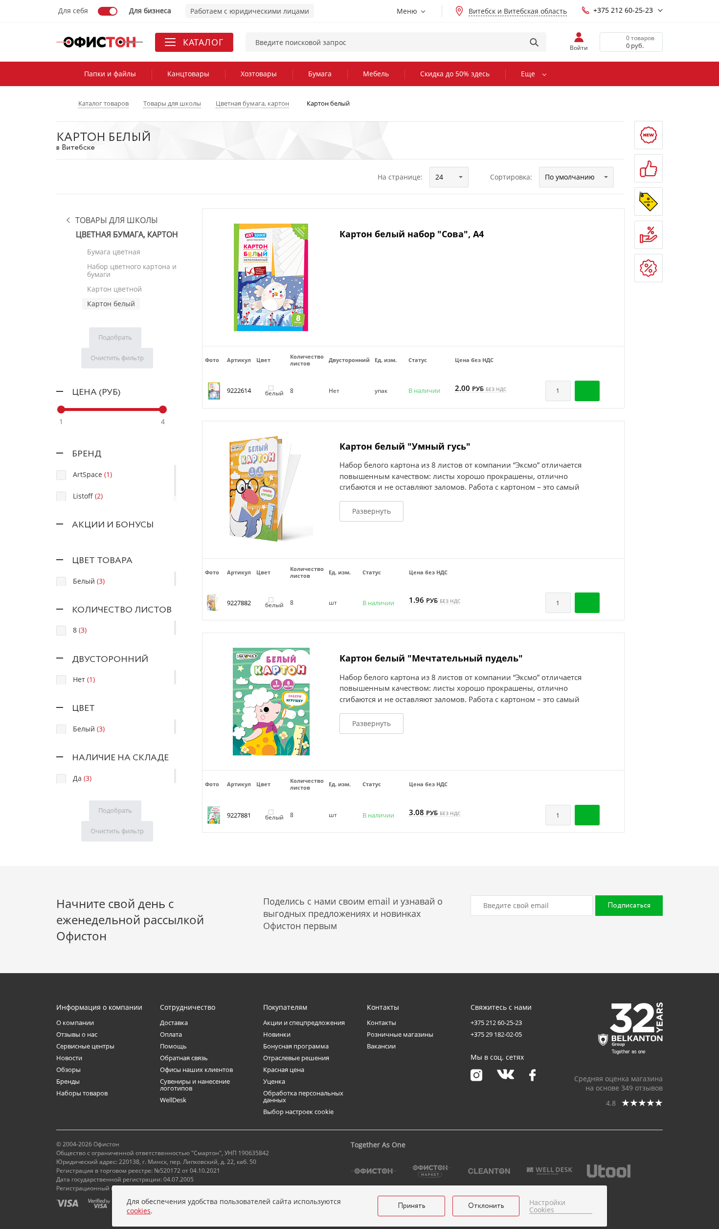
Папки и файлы (110, 73)
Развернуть (371, 511)
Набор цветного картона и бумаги (132, 270)
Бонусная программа (296, 1046)
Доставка (174, 1022)
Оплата (171, 1034)
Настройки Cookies (547, 1206)
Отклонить (486, 1206)
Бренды (68, 1081)
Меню (407, 11)
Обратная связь (184, 1057)
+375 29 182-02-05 (496, 1034)
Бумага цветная (113, 251)
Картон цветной (114, 289)
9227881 (239, 815)
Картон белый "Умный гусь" (405, 446)
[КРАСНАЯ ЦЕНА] (648, 235)
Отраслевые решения (296, 1057)
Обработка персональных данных (303, 1096)
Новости (69, 1057)
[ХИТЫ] (648, 168)
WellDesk (173, 1099)
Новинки (277, 1034)
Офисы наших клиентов (196, 1069)
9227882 (239, 602)
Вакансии (381, 1046)
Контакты (381, 1022)
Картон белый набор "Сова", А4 (411, 234)
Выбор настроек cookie (298, 1111)
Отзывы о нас (76, 1034)
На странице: (400, 177)
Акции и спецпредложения (304, 1022)
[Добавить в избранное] (612, 391)
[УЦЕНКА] (648, 268)
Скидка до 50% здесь (455, 73)
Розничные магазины (400, 1034)
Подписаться (629, 905)
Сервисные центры (85, 1046)
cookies (139, 1210)
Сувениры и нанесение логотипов (195, 1085)
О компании (75, 1022)
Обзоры (68, 1069)
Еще (528, 73)
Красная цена (283, 1069)
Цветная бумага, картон (127, 234)
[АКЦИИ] (648, 201)
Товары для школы (116, 220)
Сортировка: (511, 177)
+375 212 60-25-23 (623, 10)
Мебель (376, 73)
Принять (412, 1206)
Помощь (173, 1046)
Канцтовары (188, 73)
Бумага (320, 73)
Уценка (274, 1081)
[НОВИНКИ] (648, 135)
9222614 (239, 390)
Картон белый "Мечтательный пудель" (431, 658)
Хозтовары (259, 73)
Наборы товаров (82, 1093)
